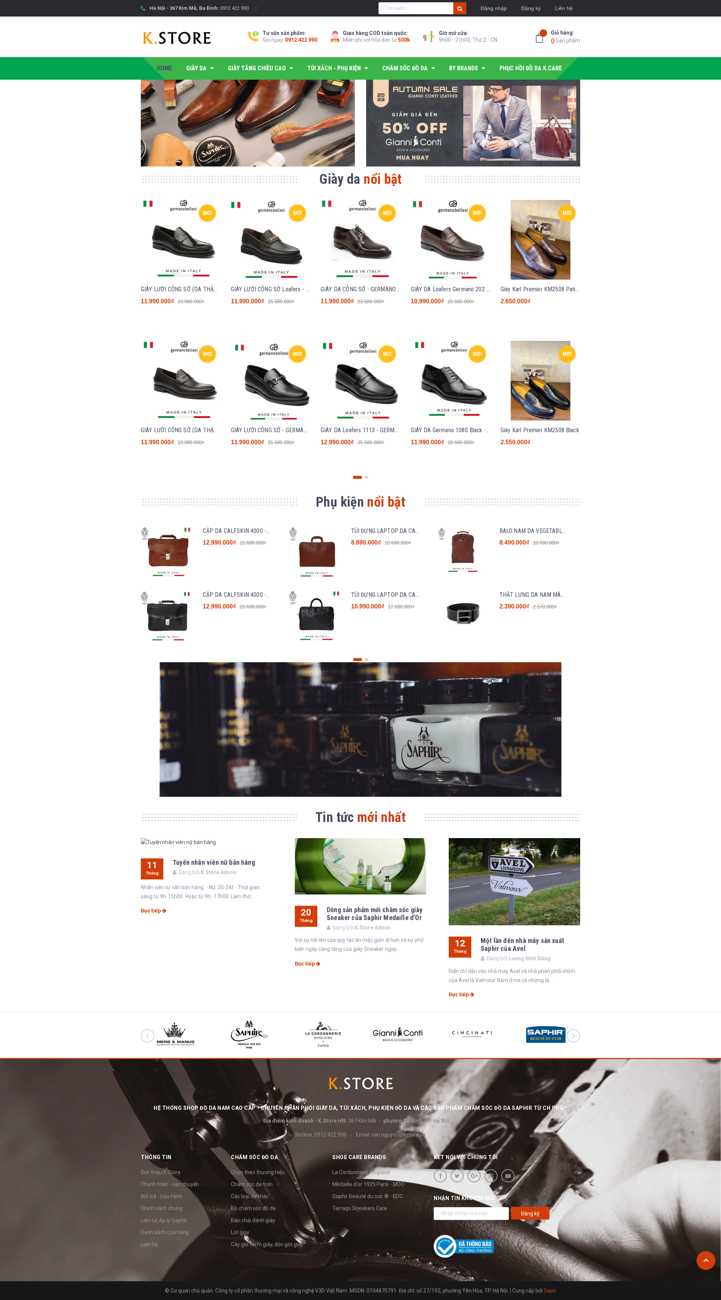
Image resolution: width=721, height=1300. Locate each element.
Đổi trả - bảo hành (162, 1196)
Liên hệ (564, 8)
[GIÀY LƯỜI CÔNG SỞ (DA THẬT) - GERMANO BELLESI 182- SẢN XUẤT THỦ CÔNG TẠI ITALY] (180, 240)
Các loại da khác (250, 1196)
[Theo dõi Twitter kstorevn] (457, 1175)
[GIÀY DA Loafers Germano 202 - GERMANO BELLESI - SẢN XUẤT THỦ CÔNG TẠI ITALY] (450, 240)
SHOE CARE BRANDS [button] (359, 1157)
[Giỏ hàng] (541, 38)
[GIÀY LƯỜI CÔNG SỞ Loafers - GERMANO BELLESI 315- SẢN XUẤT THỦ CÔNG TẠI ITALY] (271, 240)
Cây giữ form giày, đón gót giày (267, 1244)
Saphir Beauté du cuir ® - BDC (367, 1196)
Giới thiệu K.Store (161, 1172)
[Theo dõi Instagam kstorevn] (491, 1175)
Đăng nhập (494, 8)
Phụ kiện (360, 502)
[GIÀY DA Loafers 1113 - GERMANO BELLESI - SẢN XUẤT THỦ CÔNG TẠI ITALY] (360, 381)
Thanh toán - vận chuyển (170, 1184)
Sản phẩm (565, 37)
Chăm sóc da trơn (252, 1184)
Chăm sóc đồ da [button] (254, 1157)
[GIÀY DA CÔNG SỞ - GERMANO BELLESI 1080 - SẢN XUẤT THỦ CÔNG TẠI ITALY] (360, 240)
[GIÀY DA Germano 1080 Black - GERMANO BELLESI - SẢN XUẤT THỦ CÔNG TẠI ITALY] (450, 381)
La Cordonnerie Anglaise (361, 1172)
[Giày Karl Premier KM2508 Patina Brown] (540, 240)
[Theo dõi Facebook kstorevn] (440, 1175)
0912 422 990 (234, 8)
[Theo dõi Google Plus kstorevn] (474, 1175)
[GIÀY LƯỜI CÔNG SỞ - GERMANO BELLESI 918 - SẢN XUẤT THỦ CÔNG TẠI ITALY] (271, 381)
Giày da (360, 179)
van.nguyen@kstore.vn (398, 1135)
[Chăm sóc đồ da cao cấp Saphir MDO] (248, 123)
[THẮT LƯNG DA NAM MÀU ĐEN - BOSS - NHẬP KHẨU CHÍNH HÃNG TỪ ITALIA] (462, 617)
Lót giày (240, 1232)
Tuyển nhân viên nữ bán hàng (214, 862)
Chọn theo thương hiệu (258, 1172)
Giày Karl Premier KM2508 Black (540, 430)
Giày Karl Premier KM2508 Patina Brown (549, 289)
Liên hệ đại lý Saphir (164, 1220)
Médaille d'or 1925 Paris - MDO (368, 1184)
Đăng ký (531, 8)
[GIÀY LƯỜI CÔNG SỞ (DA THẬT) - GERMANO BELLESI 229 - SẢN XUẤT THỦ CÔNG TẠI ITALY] (180, 381)
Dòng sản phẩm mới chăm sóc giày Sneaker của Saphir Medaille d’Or (375, 914)
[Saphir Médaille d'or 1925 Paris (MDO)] (360, 729)
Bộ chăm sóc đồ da (253, 1208)
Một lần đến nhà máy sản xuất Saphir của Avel (522, 944)
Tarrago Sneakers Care (359, 1208)
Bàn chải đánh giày (253, 1220)
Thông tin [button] (156, 1157)
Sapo (550, 1291)
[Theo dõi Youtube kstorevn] (507, 1175)
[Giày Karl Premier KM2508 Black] (540, 381)
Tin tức (360, 817)
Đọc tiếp (151, 911)
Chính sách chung (162, 1208)
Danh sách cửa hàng (165, 1232)
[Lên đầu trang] (706, 1260)
